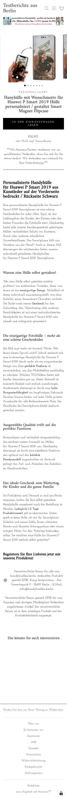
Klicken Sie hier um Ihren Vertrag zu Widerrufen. (33, 710)
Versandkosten (43, 141)
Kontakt (33, 748)
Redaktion (34, 785)
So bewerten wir (33, 730)
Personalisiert (33, 92)
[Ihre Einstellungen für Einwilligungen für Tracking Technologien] (61, 793)
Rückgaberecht (33, 767)
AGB (33, 742)
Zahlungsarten (33, 773)
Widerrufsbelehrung (33, 760)
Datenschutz (33, 754)
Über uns (33, 723)
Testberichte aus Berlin (20, 8)
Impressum (33, 736)
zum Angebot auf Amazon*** (33, 791)
